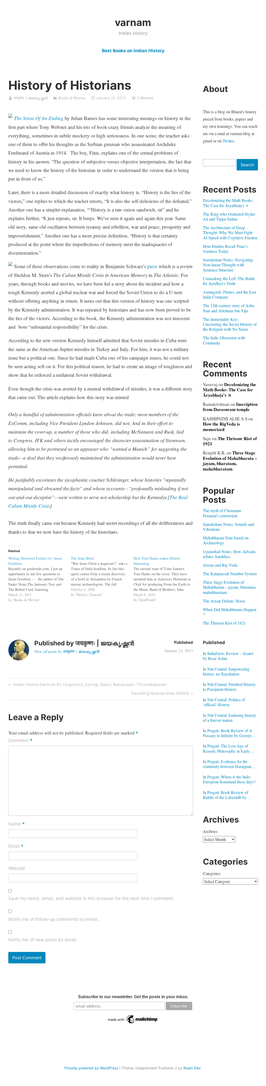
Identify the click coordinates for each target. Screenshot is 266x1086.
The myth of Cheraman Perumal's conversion (222, 513)
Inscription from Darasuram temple (230, 407)
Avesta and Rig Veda (220, 565)
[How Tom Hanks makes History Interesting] (165, 579)
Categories (211, 873)
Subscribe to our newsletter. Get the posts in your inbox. (133, 997)
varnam (133, 22)
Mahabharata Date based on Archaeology (226, 540)
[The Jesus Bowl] (102, 576)
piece (152, 266)
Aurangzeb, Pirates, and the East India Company (229, 294)
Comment (20, 741)
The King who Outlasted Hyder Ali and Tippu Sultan (229, 216)
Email (15, 846)
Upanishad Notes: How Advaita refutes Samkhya (229, 554)
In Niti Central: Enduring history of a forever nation (229, 718)
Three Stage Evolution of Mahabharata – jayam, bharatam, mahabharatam (230, 460)
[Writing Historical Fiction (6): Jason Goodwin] (39, 579)
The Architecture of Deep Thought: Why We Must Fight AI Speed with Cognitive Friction (230, 232)
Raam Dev (192, 1068)
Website (16, 868)
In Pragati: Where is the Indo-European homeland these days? (229, 779)
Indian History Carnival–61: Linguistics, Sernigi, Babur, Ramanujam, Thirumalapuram (89, 685)
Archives (210, 831)
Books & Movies (71, 98)
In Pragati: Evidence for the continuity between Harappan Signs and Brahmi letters (227, 764)
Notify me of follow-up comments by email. (53, 919)
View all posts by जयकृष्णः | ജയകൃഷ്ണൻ (66, 651)
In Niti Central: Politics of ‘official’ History (224, 702)
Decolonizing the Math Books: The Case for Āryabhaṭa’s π (228, 202)
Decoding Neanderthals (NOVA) (160, 694)
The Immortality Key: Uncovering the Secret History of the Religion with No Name (230, 324)
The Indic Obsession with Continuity (224, 340)
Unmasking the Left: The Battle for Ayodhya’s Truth (229, 281)
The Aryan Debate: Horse (224, 601)
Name (16, 824)
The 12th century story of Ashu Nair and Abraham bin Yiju (228, 308)
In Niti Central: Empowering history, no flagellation (226, 671)
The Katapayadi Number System (230, 573)
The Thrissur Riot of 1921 (230, 441)
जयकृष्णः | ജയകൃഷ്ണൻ (31, 98)
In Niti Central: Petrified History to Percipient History (229, 687)
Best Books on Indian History (133, 50)
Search (247, 164)
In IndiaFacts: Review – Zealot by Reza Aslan (228, 656)
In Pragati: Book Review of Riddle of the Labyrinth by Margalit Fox (225, 795)
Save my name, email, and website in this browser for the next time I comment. (91, 898)
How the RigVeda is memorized (221, 426)
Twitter (228, 140)
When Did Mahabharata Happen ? (229, 612)
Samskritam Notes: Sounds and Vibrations (228, 526)
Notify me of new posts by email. (42, 939)
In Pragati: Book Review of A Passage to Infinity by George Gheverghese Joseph (227, 733)
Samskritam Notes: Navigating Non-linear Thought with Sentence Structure (228, 264)
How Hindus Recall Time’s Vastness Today (225, 248)
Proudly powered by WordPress (91, 1068)
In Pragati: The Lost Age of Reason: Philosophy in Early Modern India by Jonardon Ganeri (226, 748)
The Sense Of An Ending (38, 118)
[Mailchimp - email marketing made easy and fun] (133, 1023)
